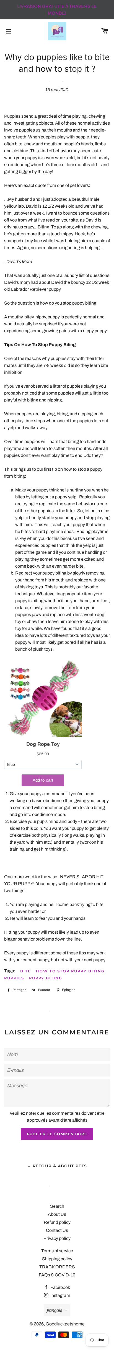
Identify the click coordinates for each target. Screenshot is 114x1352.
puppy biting (45, 978)
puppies (14, 978)
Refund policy (57, 1222)
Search (57, 1206)
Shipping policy (57, 1258)
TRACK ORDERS (57, 1267)
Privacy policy (57, 1238)
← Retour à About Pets (57, 1165)
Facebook (60, 1287)
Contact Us (57, 1230)
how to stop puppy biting (70, 971)
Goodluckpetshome (65, 1324)
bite (25, 971)
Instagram (60, 1295)
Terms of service (57, 1250)
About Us (57, 1214)
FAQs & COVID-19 (57, 1275)
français (54, 1310)
